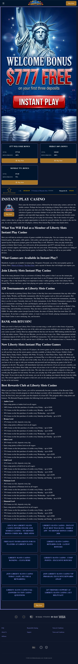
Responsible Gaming (32, 628)
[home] (35, 5)
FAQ (3, 628)
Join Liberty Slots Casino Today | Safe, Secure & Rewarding (19, 576)
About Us (4, 632)
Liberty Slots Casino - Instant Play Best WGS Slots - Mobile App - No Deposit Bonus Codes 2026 (58, 529)
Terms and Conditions (58, 632)
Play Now (71, 3)
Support (29, 632)
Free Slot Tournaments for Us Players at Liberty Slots (19, 542)
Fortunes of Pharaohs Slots (33, 191)
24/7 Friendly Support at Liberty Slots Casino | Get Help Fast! (58, 592)
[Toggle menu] (3, 3)
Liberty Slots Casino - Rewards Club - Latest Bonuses (58, 544)
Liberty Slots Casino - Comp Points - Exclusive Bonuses (58, 559)
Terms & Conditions (58, 628)
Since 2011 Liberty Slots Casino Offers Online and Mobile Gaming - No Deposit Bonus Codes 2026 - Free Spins (19, 529)
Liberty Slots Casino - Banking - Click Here (19, 559)
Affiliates (4, 636)
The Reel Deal (29, 265)
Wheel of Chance (17, 265)
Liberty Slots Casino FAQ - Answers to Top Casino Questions (19, 592)
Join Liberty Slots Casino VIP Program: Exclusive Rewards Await (58, 576)
